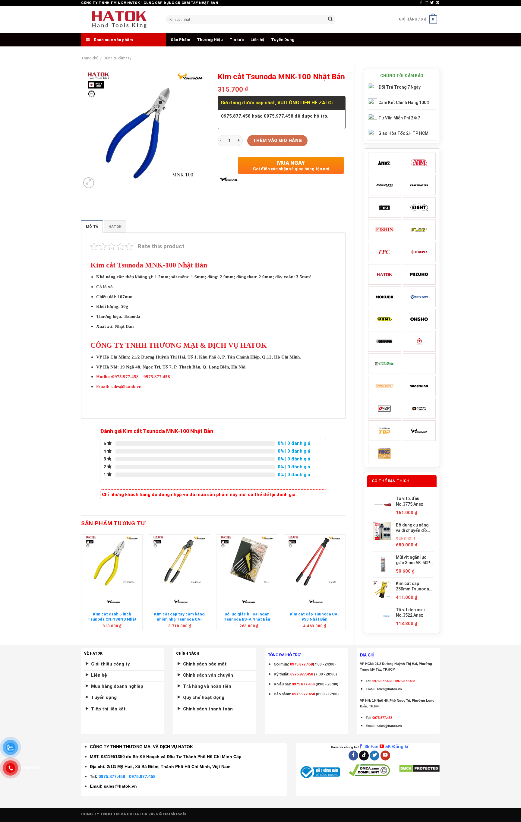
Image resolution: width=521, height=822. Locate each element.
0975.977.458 (301, 674)
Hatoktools (174, 814)
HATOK (115, 227)
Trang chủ (89, 58)
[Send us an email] (437, 3)
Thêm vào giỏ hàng (277, 140)
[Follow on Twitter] (432, 3)
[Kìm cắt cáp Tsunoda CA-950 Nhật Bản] (314, 562)
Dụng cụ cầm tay (117, 58)
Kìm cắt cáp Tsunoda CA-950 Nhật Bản (314, 616)
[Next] (345, 584)
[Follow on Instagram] (426, 3)
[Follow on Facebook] (421, 3)
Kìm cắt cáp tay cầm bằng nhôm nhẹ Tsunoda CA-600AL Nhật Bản (179, 619)
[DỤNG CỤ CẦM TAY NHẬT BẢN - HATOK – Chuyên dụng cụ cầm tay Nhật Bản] (119, 19)
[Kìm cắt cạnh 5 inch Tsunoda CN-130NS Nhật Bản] (112, 562)
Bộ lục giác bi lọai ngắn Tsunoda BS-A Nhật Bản (247, 616)
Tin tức (236, 39)
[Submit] (330, 19)
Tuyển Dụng (283, 39)
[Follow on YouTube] (385, 755)
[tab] (92, 226)
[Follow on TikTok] (364, 755)
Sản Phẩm (180, 39)
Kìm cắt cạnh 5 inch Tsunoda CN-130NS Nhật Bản (112, 619)
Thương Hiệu (210, 39)
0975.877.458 (112, 776)
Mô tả (92, 227)
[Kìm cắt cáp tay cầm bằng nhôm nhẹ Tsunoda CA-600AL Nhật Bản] (179, 562)
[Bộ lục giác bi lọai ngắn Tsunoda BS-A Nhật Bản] (247, 562)
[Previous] (81, 584)
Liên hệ (257, 39)
